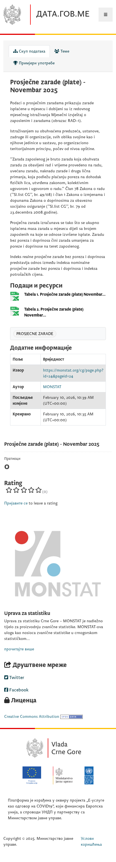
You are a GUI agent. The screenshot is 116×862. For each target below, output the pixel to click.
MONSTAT (52, 386)
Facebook (18, 690)
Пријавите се (16, 503)
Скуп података (31, 51)
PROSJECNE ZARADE (34, 333)
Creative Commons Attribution (31, 716)
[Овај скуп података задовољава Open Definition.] (71, 716)
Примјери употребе (36, 63)
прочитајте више (19, 649)
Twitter (16, 677)
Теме (64, 51)
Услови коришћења (91, 841)
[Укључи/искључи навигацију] (106, 15)
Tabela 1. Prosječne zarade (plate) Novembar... (65, 294)
